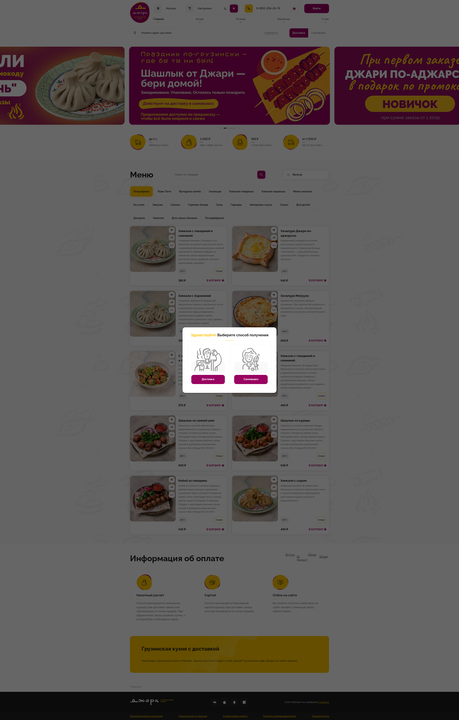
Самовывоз (251, 379)
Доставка (208, 379)
